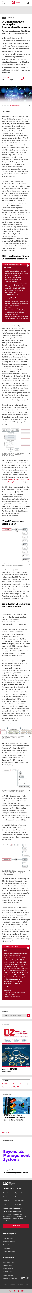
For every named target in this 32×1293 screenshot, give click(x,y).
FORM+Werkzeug (8, 1238)
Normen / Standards (19, 1084)
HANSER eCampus (8, 1275)
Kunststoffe (6, 1245)
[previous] (3, 1132)
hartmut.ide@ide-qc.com (13, 996)
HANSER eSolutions (8, 1272)
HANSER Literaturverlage (10, 1278)
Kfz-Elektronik (6, 1084)
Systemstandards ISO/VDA (10, 1087)
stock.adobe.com (16, 105)
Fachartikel (5, 78)
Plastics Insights (7, 1248)
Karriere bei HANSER (8, 1262)
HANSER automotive (8, 1241)
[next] (8, 1132)
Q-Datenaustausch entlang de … (13, 1015)
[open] (22, 79)
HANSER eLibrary (8, 1268)
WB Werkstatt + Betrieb (9, 1251)
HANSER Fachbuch (8, 1265)
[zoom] (29, 105)
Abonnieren (16, 1225)
